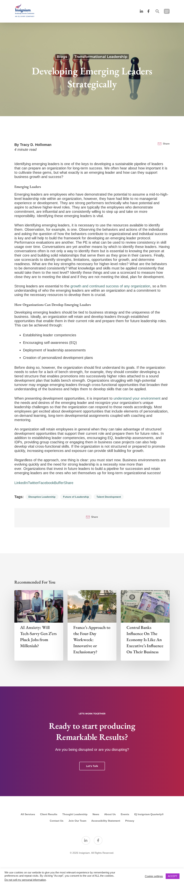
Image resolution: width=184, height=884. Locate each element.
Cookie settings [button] (154, 876)
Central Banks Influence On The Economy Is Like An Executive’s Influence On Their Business (144, 640)
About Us (110, 814)
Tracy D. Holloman (35, 145)
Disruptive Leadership (42, 496)
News (96, 814)
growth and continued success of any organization (110, 286)
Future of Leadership (76, 496)
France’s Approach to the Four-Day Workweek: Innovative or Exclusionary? (91, 640)
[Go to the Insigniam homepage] (24, 10)
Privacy (129, 820)
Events (125, 814)
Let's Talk (92, 766)
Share (166, 143)
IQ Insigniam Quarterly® (149, 814)
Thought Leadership (75, 814)
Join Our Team (77, 820)
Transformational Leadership (100, 56)
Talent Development (108, 496)
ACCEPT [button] (172, 876)
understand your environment (137, 398)
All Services (28, 814)
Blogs (62, 56)
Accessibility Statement (105, 820)
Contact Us (56, 820)
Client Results (48, 814)
